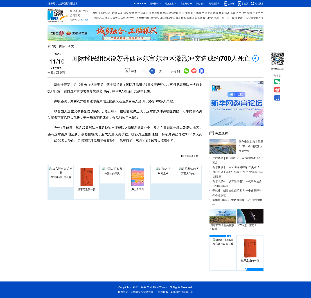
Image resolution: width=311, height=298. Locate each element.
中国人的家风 (112, 173)
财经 (131, 13)
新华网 (52, 46)
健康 (215, 13)
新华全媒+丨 (219, 181)
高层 (108, 13)
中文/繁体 (200, 3)
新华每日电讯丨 (221, 200)
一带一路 (230, 18)
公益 (221, 18)
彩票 (199, 18)
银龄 (162, 18)
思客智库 (157, 13)
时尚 (210, 18)
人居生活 (115, 18)
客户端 (231, 3)
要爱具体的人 (188, 173)
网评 (137, 13)
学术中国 (144, 18)
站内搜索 (259, 3)
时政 (114, 13)
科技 (181, 13)
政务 (244, 13)
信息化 (124, 18)
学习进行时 (99, 13)
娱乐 (205, 18)
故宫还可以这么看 (61, 177)
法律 (249, 13)
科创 (187, 13)
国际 (126, 13)
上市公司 (248, 18)
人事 (120, 13)
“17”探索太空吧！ (247, 225)
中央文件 (258, 13)
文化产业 (258, 18)
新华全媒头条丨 (248, 141)
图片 (238, 13)
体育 (198, 13)
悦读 (216, 18)
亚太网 (239, 18)
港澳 (143, 13)
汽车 (101, 18)
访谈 (226, 13)
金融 (96, 18)
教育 (175, 13)
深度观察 (221, 133)
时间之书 (163, 173)
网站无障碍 (214, 3)
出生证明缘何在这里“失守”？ (243, 167)
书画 (210, 13)
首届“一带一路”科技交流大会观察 (251, 146)
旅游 (183, 18)
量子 (192, 13)
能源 (189, 18)
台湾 (148, 13)
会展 (194, 18)
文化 (204, 13)
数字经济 (133, 18)
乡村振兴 (154, 18)
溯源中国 (170, 18)
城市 (178, 18)
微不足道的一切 (86, 189)
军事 (221, 13)
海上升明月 (137, 189)
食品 (107, 18)
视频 (232, 13)
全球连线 (168, 13)
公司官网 (75, 15)
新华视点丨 (219, 167)
